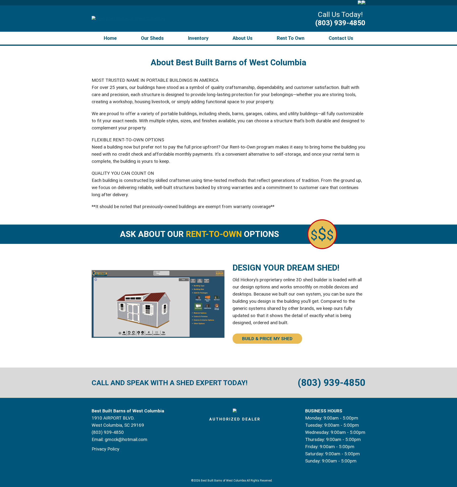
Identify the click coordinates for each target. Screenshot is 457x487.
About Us (243, 38)
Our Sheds (152, 38)
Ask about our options (199, 234)
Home (110, 38)
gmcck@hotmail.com (126, 439)
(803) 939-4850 (340, 23)
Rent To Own (290, 38)
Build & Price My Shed (267, 338)
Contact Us (341, 38)
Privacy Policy (105, 449)
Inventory (198, 38)
